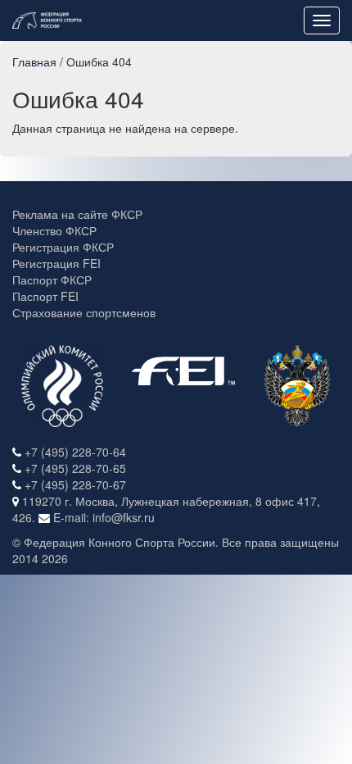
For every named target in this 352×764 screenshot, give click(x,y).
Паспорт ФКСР (52, 279)
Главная (34, 61)
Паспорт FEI (45, 296)
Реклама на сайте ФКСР (77, 214)
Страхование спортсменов (84, 312)
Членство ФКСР (54, 230)
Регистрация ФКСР (63, 247)
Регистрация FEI (56, 263)
